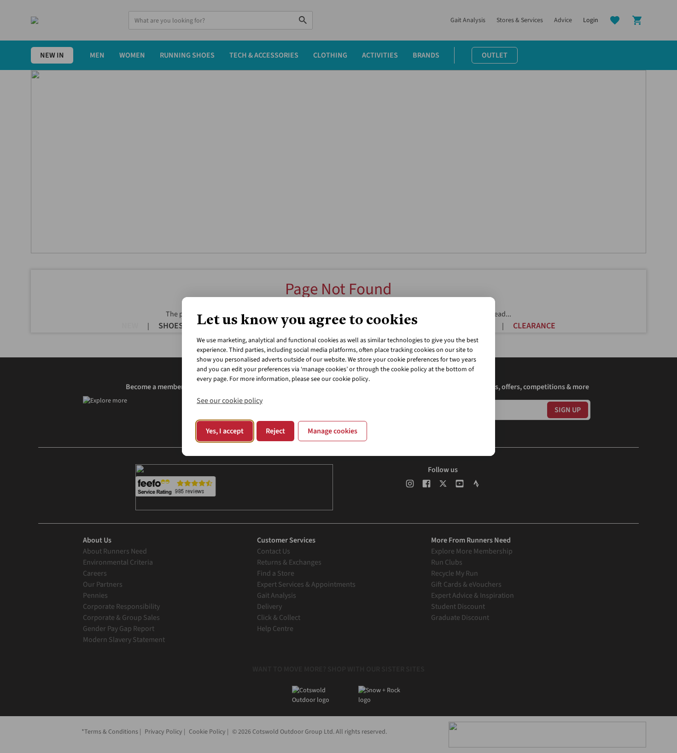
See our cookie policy (230, 401)
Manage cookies (332, 431)
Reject (275, 431)
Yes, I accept (225, 431)
